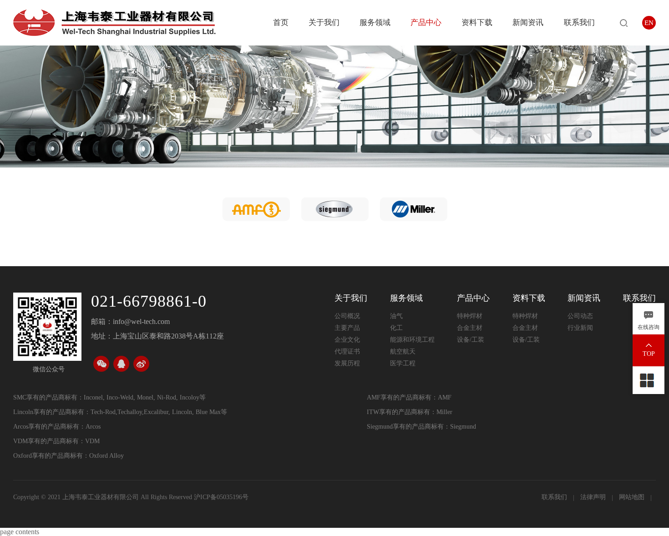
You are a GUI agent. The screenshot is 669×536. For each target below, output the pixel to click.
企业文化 (347, 339)
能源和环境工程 (412, 339)
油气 (396, 316)
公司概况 (347, 316)
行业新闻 (580, 327)
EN (649, 22)
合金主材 (469, 327)
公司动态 (580, 316)
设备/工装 (470, 339)
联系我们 (579, 22)
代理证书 (347, 351)
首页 (281, 22)
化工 (396, 327)
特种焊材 (469, 316)
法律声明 (594, 497)
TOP (649, 353)
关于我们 (324, 22)
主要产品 (347, 327)
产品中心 (426, 22)
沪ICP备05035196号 (221, 497)
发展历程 (347, 363)
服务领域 (375, 22)
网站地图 (632, 497)
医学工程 (403, 363)
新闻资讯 (527, 22)
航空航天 (403, 351)
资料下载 (476, 22)
